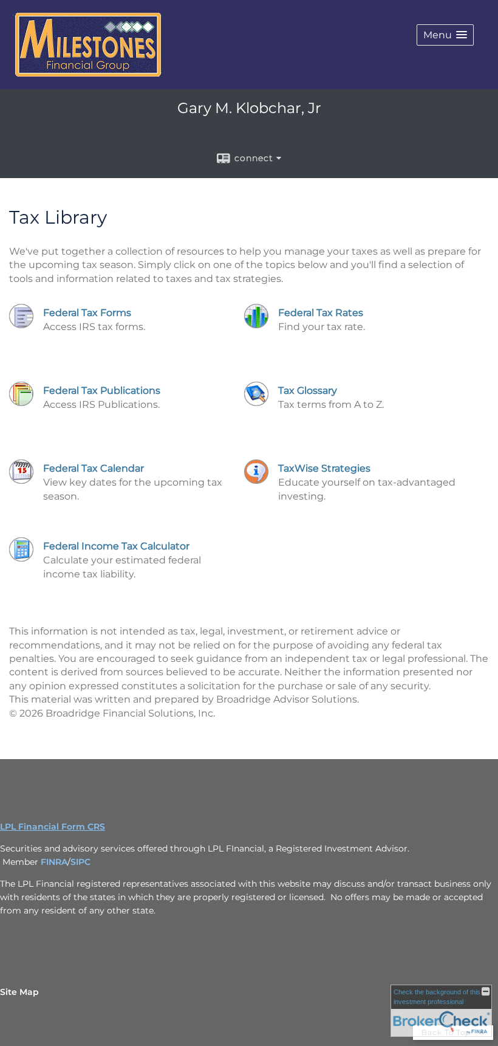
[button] (445, 35)
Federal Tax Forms (87, 312)
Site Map (19, 991)
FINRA (54, 861)
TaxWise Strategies (324, 468)
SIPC (80, 861)
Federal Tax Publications (101, 390)
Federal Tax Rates (320, 312)
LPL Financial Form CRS (52, 826)
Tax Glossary (307, 390)
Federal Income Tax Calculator (116, 546)
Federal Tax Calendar (93, 468)
